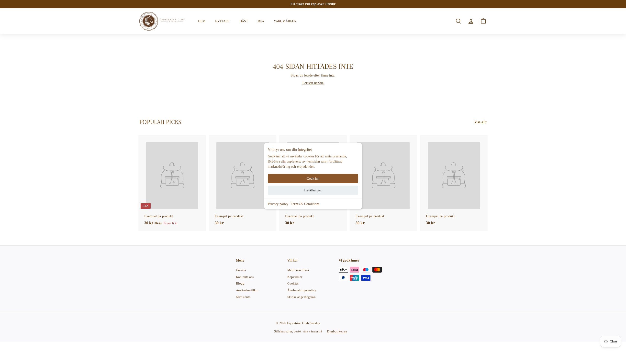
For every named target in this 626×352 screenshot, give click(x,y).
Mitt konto (243, 297)
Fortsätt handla (313, 83)
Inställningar (313, 190)
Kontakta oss (245, 277)
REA (261, 21)
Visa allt (480, 122)
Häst (243, 21)
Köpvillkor (294, 277)
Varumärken (285, 21)
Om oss (241, 270)
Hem (201, 21)
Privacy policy (278, 204)
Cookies (293, 283)
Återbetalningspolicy (301, 290)
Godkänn (313, 178)
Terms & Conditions (305, 204)
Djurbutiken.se (337, 331)
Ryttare (222, 21)
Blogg (240, 283)
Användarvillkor (247, 290)
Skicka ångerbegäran (301, 297)
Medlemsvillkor (298, 270)
